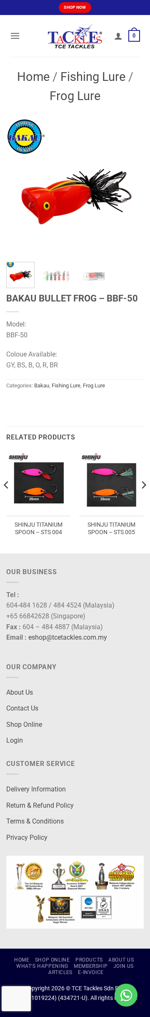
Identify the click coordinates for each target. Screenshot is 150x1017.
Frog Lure (75, 96)
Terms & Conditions (35, 821)
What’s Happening (42, 966)
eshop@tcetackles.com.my (67, 637)
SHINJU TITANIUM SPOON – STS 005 (111, 528)
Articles (60, 972)
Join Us (123, 966)
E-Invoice (91, 972)
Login (14, 740)
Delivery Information (36, 789)
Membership (91, 966)
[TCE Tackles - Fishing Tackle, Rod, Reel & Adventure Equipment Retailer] (75, 36)
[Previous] (19, 187)
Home (33, 77)
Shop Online (24, 724)
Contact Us (22, 708)
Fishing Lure (92, 77)
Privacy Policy (27, 837)
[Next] (130, 187)
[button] (15, 35)
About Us (19, 692)
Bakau (41, 385)
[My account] (118, 36)
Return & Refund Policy (40, 805)
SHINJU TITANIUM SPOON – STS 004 (38, 528)
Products (89, 960)
